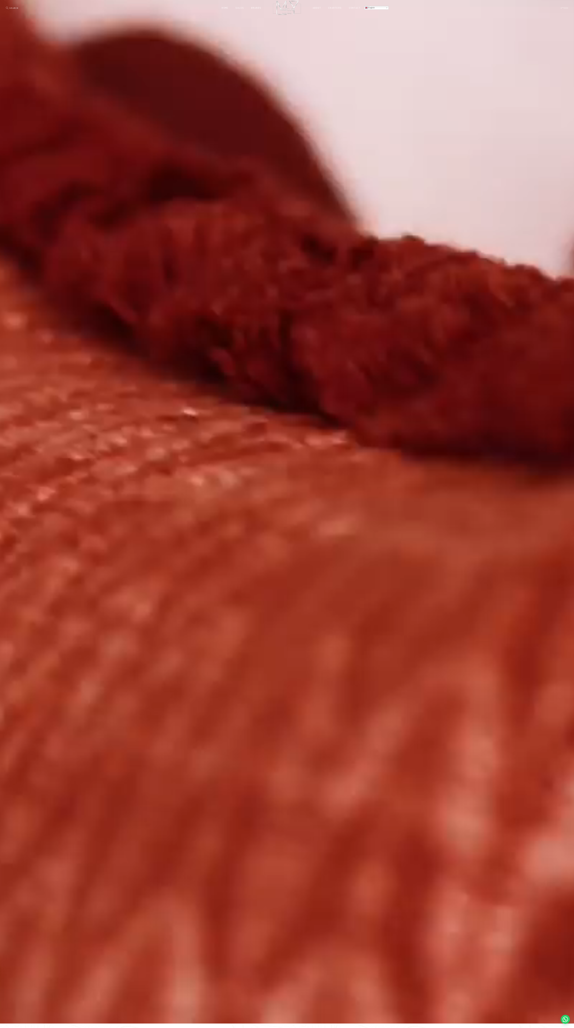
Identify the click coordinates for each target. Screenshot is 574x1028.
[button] (565, 1019)
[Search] (7, 8)
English (371, 8)
